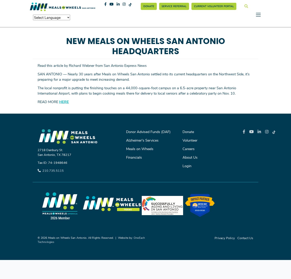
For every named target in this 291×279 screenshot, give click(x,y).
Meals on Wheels (139, 148)
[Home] (62, 7)
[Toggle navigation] (145, 26)
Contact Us (245, 238)
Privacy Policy (225, 238)
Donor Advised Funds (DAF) (148, 131)
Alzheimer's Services (142, 140)
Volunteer (190, 140)
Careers (189, 148)
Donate (148, 6)
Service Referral (174, 6)
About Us (190, 157)
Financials (134, 157)
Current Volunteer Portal (214, 6)
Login (187, 165)
